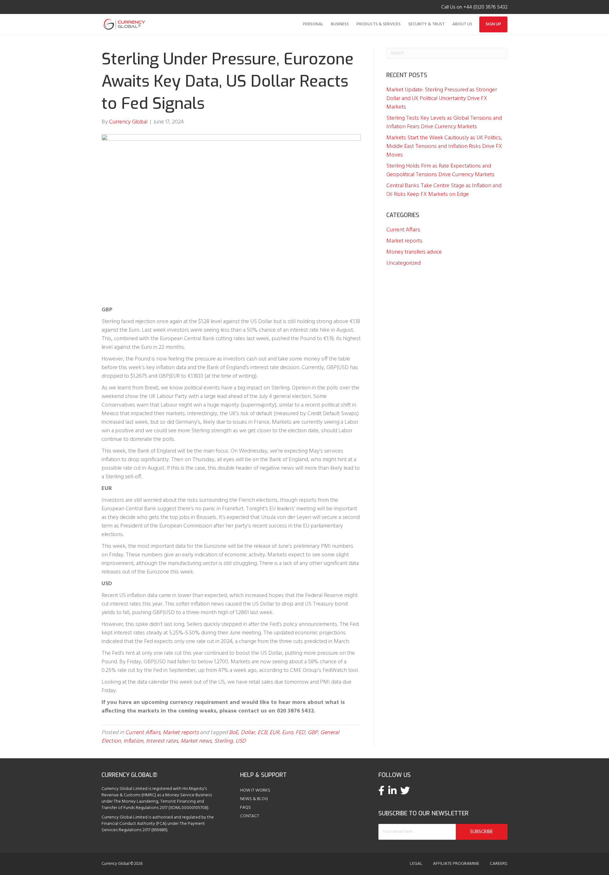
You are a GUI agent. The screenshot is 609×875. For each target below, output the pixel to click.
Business (340, 24)
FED (300, 732)
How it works (255, 790)
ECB (262, 732)
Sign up (493, 24)
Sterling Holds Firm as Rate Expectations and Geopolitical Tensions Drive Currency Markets (440, 170)
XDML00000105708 (188, 808)
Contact (249, 816)
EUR (274, 732)
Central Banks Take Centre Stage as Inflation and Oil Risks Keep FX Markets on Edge (443, 190)
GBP (313, 732)
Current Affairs (142, 732)
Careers (499, 864)
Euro (287, 732)
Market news (196, 741)
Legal (416, 864)
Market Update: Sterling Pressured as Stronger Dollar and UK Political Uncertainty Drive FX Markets (441, 98)
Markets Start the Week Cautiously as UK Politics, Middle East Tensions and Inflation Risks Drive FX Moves (444, 146)
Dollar (248, 732)
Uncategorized (403, 263)
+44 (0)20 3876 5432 (485, 7)
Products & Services (379, 24)
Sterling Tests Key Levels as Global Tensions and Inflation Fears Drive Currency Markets (444, 122)
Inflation (133, 741)
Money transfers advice (414, 252)
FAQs (245, 807)
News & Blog (254, 799)
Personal (313, 24)
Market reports (181, 732)
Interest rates (162, 741)
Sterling (223, 741)
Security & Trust (426, 24)
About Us (462, 24)
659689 (159, 830)
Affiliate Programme (456, 864)
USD (240, 741)
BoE (233, 732)
